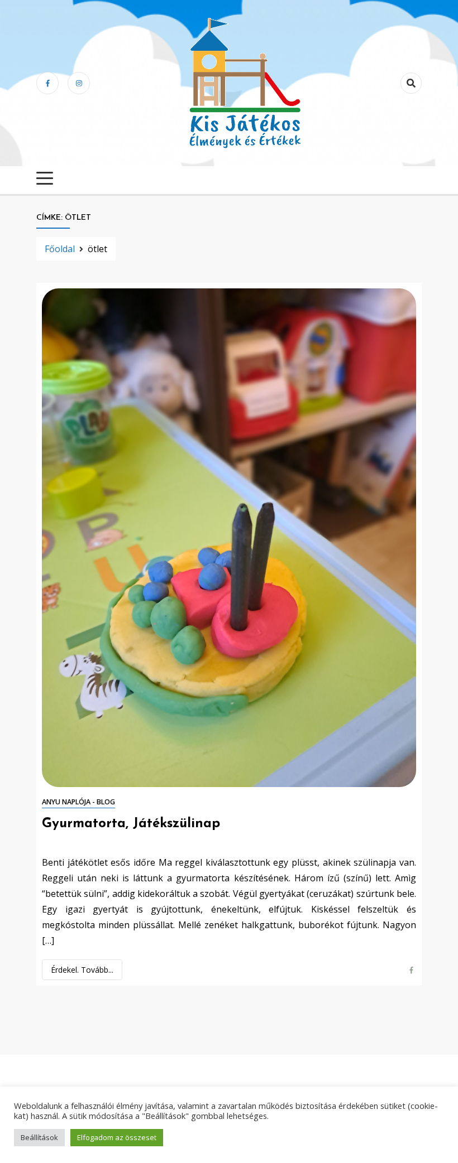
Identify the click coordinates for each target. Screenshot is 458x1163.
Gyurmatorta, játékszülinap (131, 824)
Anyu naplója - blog (78, 802)
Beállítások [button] (39, 1137)
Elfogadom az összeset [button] (116, 1137)
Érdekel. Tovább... (82, 969)
